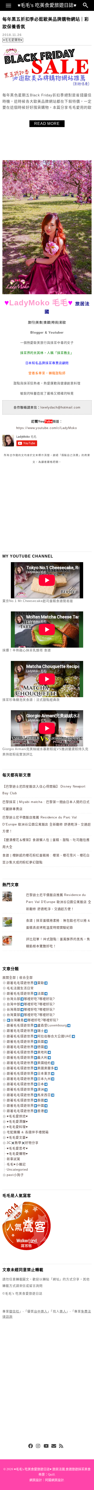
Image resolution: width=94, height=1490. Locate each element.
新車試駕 (13, 1159)
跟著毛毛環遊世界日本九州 (29, 1079)
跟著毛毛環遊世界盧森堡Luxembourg (37, 1025)
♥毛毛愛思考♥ (17, 1148)
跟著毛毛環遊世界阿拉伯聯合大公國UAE (39, 1036)
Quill (51, 1474)
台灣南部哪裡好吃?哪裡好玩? (31, 1009)
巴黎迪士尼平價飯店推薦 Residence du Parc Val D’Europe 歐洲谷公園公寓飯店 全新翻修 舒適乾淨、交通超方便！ (46, 824)
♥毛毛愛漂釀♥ (17, 1121)
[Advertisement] (38, 507)
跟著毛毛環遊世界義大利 (27, 1057)
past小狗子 (15, 1175)
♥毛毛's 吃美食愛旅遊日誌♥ (47, 5)
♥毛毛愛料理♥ (17, 1127)
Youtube (46, 1446)
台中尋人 (40, 1311)
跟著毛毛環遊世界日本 (25, 1084)
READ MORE (47, 124)
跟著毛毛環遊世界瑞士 (25, 1030)
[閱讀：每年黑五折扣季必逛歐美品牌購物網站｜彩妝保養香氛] (47, 85)
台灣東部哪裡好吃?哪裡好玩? (31, 1015)
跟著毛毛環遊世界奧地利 (27, 1052)
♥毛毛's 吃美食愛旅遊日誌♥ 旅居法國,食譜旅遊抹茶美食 (52, 1469)
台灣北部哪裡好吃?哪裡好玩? (31, 999)
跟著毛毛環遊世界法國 (25, 993)
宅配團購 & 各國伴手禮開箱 (28, 1132)
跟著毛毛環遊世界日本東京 (29, 1073)
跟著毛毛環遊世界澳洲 (25, 1089)
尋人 (63, 1311)
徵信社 (14, 1311)
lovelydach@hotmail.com (60, 407)
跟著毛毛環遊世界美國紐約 (29, 1063)
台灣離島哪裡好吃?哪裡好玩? (34, 1020)
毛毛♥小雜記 (16, 1164)
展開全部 (9, 977)
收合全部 (26, 977)
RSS (61, 1446)
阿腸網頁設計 (54, 1480)
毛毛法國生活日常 (20, 988)
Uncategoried (17, 1169)
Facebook (30, 1446)
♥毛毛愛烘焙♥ (17, 1116)
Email (53, 1446)
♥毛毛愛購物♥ (12, 40)
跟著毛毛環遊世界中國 (25, 1105)
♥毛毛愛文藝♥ (17, 1137)
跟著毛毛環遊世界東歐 (25, 983)
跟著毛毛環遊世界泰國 (25, 1100)
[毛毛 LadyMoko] (47, 293)
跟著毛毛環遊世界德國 (25, 1047)
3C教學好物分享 (23, 1143)
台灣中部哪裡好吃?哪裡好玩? (31, 1004)
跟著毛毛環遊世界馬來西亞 (29, 1095)
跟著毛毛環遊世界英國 (25, 1041)
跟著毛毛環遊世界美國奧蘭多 (30, 1068)
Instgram (38, 1446)
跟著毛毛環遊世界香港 (25, 1111)
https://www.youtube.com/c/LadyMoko (46, 428)
